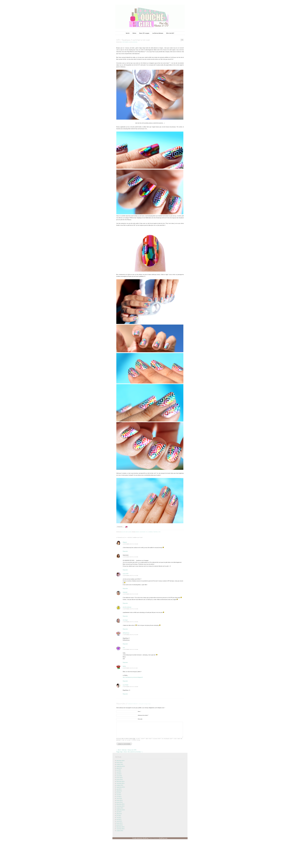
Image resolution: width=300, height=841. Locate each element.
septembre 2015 (120, 766)
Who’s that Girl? (170, 33)
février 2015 (119, 777)
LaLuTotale (125, 685)
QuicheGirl (135, 42)
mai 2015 (118, 772)
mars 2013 (119, 821)
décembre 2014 (120, 781)
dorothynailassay (127, 607)
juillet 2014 (119, 791)
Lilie (124, 647)
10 (182, 40)
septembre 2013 (120, 810)
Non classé (128, 531)
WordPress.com (163, 838)
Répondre (125, 551)
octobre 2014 (119, 785)
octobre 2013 (119, 808)
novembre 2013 (120, 806)
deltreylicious (126, 633)
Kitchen (134, 33)
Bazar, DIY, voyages (144, 33)
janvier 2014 (119, 802)
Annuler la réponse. (144, 704)
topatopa (155, 531)
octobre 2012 (119, 830)
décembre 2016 (120, 760)
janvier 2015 (119, 779)
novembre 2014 (120, 783)
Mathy (124, 666)
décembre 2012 (120, 827)
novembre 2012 (120, 829)
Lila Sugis (125, 620)
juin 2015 (118, 770)
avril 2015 (118, 774)
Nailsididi (125, 592)
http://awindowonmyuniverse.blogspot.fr (133, 677)
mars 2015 (119, 776)
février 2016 (119, 762)
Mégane (125, 542)
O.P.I (147, 531)
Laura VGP (125, 573)
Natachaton (132, 703)
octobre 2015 (119, 764)
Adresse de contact (143, 715)
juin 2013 (118, 815)
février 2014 (119, 800)
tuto (159, 531)
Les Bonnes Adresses (157, 33)
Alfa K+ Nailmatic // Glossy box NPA (126, 750)
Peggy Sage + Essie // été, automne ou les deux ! (129, 752)
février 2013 (119, 823)
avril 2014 (118, 796)
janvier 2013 (119, 825)
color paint (142, 531)
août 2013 (118, 811)
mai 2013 (118, 817)
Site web (140, 719)
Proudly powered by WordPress (140, 838)
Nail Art (127, 33)
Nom (139, 711)
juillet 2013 (119, 813)
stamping (150, 531)
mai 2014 (118, 794)
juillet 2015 (119, 768)
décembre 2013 (120, 804)
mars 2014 (119, 798)
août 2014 (118, 789)
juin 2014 (118, 793)
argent (137, 531)
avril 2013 (118, 819)
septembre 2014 (120, 787)
